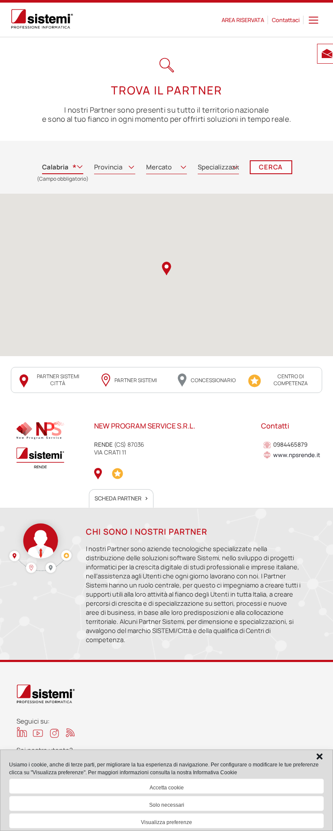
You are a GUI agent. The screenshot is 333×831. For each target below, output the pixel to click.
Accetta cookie (167, 788)
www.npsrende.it (296, 455)
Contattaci (286, 20)
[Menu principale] (313, 19)
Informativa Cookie (215, 772)
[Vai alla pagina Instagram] (54, 733)
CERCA (271, 167)
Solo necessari (166, 805)
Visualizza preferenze (166, 822)
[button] (319, 756)
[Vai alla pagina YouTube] (38, 732)
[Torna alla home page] (42, 20)
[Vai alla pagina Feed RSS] (70, 732)
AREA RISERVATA (243, 20)
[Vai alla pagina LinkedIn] (21, 732)
